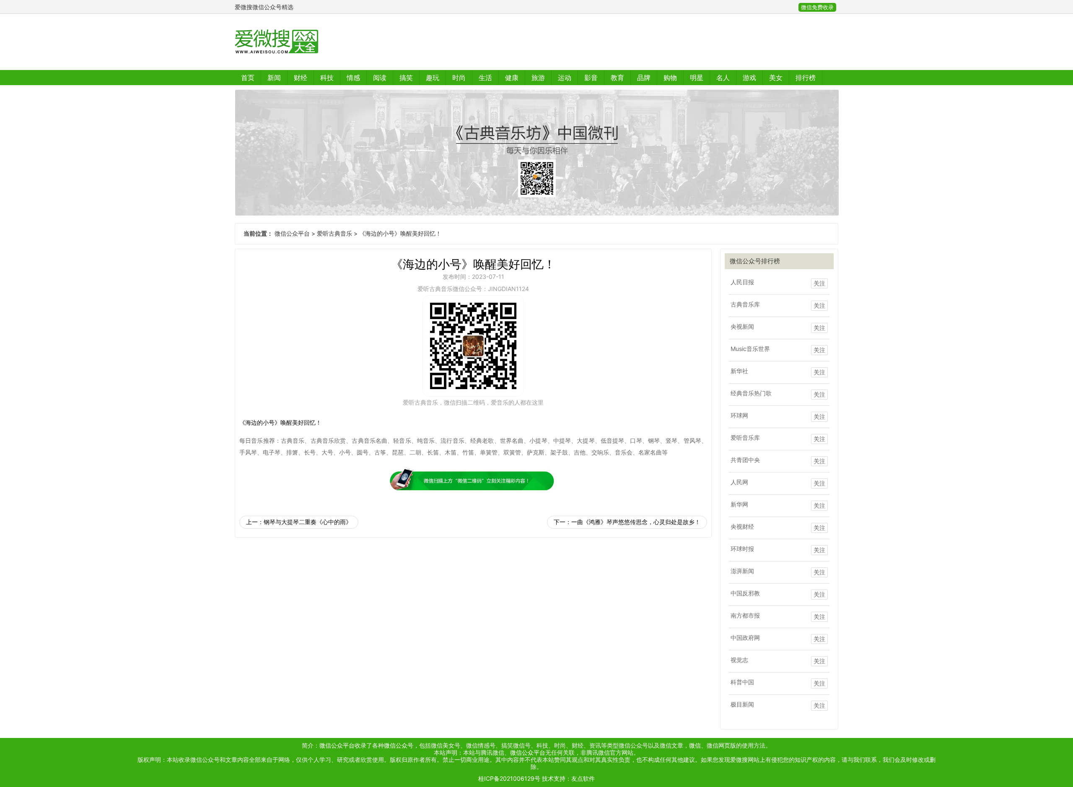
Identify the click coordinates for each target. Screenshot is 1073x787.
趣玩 (432, 77)
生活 (485, 77)
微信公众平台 (292, 233)
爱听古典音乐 (334, 233)
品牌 (644, 77)
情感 (353, 77)
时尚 (459, 77)
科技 (327, 77)
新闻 (274, 77)
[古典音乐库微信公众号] (536, 152)
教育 (617, 77)
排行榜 (806, 77)
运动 (564, 77)
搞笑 (406, 77)
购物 (670, 77)
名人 (723, 77)
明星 (696, 77)
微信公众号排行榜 (755, 261)
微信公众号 (398, 745)
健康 (511, 77)
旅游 (538, 77)
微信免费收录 (817, 7)
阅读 (379, 77)
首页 (247, 77)
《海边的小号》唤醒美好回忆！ (400, 233)
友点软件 (583, 778)
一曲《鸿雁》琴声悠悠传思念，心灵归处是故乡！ (635, 521)
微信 (695, 745)
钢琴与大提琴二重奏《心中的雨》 (308, 521)
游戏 (749, 77)
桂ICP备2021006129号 (509, 778)
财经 (300, 77)
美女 (776, 77)
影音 (591, 77)
